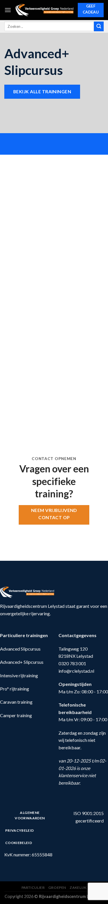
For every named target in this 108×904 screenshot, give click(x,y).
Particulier (33, 887)
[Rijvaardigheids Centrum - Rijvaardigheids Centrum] (44, 10)
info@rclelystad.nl (76, 671)
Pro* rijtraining (14, 688)
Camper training (16, 715)
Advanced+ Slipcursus (21, 662)
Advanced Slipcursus (20, 648)
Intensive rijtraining (19, 675)
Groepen (57, 887)
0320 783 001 (72, 663)
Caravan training (16, 702)
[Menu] (7, 10)
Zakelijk (78, 887)
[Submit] (99, 26)
